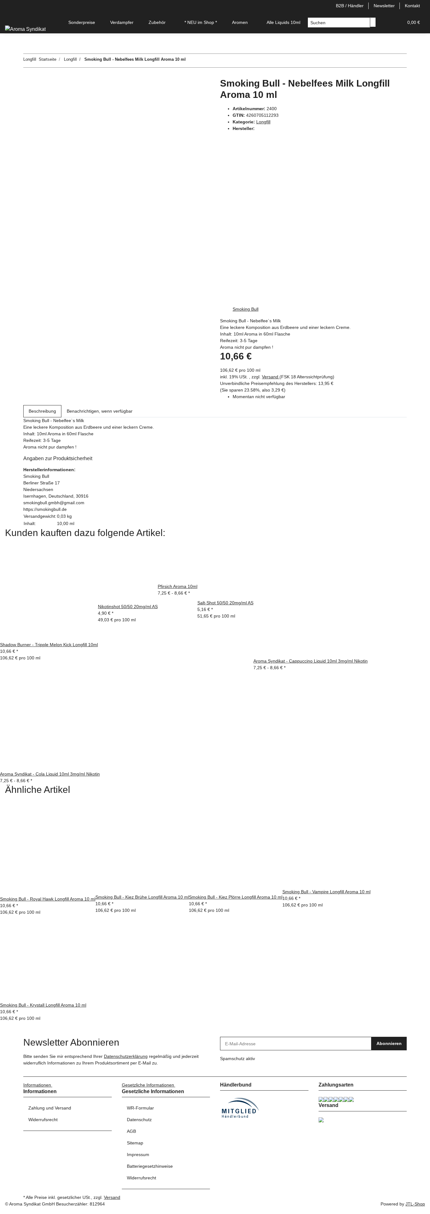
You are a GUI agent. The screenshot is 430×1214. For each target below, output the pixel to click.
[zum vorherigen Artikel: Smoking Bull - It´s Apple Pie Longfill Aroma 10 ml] (202, 60)
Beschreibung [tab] (42, 411)
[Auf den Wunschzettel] (40, 98)
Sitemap (135, 1142)
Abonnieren (389, 1043)
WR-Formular (140, 1107)
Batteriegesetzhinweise (150, 1166)
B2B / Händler (350, 5)
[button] (386, 22)
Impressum (138, 1154)
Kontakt (412, 5)
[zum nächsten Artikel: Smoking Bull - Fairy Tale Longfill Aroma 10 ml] (191, 60)
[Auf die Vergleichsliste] (28, 98)
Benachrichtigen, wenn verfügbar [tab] (100, 411)
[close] (28, 84)
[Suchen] (373, 22)
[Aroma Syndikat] (25, 29)
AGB (131, 1131)
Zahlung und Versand (49, 1107)
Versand (271, 376)
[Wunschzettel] (396, 22)
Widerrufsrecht (43, 1119)
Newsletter (384, 5)
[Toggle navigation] (13, 17)
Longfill (263, 121)
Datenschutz (139, 1119)
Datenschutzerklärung (126, 1056)
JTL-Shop (415, 1203)
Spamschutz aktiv (237, 1058)
